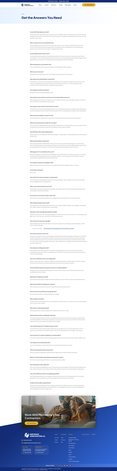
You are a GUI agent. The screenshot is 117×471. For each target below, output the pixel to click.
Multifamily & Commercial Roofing (74, 440)
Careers (56, 439)
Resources (63, 434)
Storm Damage (71, 447)
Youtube (61, 5)
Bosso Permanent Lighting (74, 461)
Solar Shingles (71, 445)
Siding (70, 450)
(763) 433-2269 (64, 1)
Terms (46, 469)
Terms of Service (57, 468)
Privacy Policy (51, 468)
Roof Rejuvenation (72, 443)
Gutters (70, 454)
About (56, 434)
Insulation (70, 459)
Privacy (42, 469)
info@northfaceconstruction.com (32, 443)
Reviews (56, 442)
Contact (75, 5)
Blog (62, 442)
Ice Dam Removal (72, 456)
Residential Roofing (72, 437)
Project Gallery (68, 5)
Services (71, 434)
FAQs (62, 437)
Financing (63, 439)
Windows (70, 452)
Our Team (57, 437)
